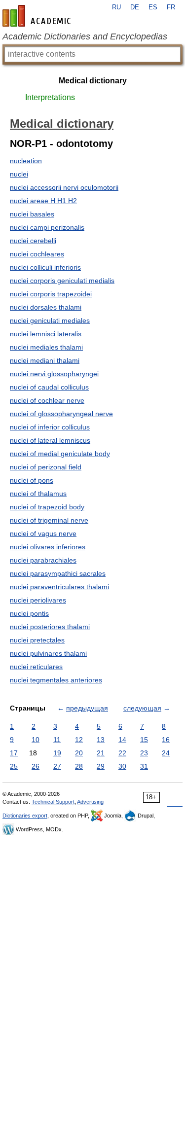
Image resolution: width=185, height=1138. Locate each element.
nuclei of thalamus (38, 494)
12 (79, 740)
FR (171, 7)
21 (101, 753)
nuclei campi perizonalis (47, 227)
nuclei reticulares (36, 667)
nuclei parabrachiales (43, 560)
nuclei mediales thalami (46, 347)
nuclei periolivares (38, 600)
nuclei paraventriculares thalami (59, 587)
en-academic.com (38, 16)
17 (14, 753)
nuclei (19, 174)
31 (144, 766)
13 (101, 740)
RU (116, 7)
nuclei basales (32, 214)
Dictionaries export (24, 815)
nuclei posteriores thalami (50, 627)
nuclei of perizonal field (45, 467)
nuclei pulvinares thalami (48, 653)
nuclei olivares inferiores (47, 547)
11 (57, 740)
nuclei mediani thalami (44, 360)
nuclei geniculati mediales (50, 320)
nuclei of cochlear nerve (47, 400)
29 (101, 766)
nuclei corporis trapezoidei (51, 294)
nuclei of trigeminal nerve (49, 520)
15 (144, 740)
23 (144, 753)
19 (57, 753)
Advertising (90, 802)
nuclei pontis (29, 613)
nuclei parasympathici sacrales (58, 573)
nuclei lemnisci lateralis (45, 334)
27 (57, 766)
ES (152, 7)
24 (166, 753)
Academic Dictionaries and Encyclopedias (84, 36)
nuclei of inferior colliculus (50, 427)
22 (122, 753)
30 (122, 766)
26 (35, 766)
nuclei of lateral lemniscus (50, 440)
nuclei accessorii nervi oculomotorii (64, 187)
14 (122, 740)
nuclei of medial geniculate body (60, 454)
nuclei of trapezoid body (47, 507)
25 (14, 766)
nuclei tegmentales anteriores (56, 680)
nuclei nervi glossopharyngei (54, 374)
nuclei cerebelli (33, 241)
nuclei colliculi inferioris (45, 267)
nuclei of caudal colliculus (49, 387)
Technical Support (53, 802)
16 (166, 740)
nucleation (26, 161)
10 (35, 740)
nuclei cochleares (37, 254)
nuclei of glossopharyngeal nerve (61, 414)
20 (79, 753)
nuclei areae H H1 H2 (43, 201)
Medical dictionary (93, 80)
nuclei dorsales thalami (45, 307)
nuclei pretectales (37, 640)
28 (79, 766)
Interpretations (50, 97)
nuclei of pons (31, 480)
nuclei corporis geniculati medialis (62, 280)
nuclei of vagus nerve (43, 533)
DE (134, 7)
